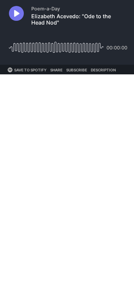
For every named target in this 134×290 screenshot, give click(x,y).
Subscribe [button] (76, 70)
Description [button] (103, 70)
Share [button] (56, 70)
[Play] (16, 13)
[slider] (56, 44)
